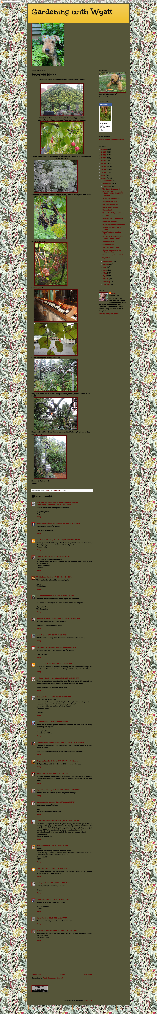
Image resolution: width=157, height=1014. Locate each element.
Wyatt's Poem (108, 258)
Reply (39, 517)
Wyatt (113, 293)
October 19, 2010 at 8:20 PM (67, 540)
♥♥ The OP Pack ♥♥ (44, 678)
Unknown (40, 664)
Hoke (39, 918)
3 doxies (40, 697)
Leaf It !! (106, 216)
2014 (104, 166)
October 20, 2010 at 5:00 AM (62, 647)
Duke (39, 721)
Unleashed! (107, 210)
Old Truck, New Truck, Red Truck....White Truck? (113, 237)
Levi (38, 635)
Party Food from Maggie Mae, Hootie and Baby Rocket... (113, 193)
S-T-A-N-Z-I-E (108, 241)
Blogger (89, 1000)
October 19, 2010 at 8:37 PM (57, 556)
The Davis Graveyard (111, 189)
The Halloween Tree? (111, 247)
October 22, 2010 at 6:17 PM (54, 918)
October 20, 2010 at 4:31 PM (54, 868)
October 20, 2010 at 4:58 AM (54, 635)
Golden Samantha (44, 821)
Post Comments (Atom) (53, 978)
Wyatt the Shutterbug (111, 198)
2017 (103, 158)
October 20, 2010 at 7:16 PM (56, 883)
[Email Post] (64, 490)
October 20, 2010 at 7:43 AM (58, 697)
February (107, 282)
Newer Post (36, 974)
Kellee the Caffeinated (46, 523)
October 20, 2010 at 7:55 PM (55, 899)
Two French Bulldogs (45, 540)
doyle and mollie (43, 761)
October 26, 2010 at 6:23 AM (63, 930)
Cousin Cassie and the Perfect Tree (112, 251)
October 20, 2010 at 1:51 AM (67, 618)
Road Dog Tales (43, 930)
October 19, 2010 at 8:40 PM (59, 577)
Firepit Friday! (108, 244)
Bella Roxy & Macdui (45, 618)
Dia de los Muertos (110, 204)
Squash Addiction (110, 201)
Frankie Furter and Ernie (46, 742)
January (106, 284)
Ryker (39, 773)
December (107, 180)
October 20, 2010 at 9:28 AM (54, 721)
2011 (103, 175)
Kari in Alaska (42, 802)
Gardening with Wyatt (72, 12)
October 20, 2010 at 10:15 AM (70, 742)
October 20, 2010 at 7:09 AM (65, 678)
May (105, 273)
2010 (104, 178)
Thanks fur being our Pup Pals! (113, 228)
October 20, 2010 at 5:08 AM (58, 664)
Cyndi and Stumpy (44, 790)
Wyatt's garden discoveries (114, 224)
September (108, 261)
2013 (104, 169)
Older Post (87, 974)
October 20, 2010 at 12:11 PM (55, 773)
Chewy (39, 883)
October (106, 186)
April (105, 276)
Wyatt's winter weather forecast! (112, 233)
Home (62, 974)
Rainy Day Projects (110, 207)
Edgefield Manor (109, 221)
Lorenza (40, 556)
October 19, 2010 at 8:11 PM (68, 523)
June (105, 270)
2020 (104, 149)
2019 (104, 152)
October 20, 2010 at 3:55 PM (61, 802)
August (106, 264)
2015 (104, 163)
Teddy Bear (41, 577)
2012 (104, 172)
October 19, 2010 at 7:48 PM (59, 504)
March (106, 279)
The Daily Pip (42, 647)
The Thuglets (42, 595)
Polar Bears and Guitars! (113, 219)
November (107, 183)
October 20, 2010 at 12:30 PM (66, 790)
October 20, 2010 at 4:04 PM (54, 845)
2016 (104, 161)
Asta (38, 845)
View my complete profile (109, 313)
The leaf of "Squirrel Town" (113, 213)
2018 (104, 155)
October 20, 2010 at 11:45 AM (64, 761)
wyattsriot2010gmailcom (111, 139)
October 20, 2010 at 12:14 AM (60, 595)
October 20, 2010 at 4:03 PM (65, 821)
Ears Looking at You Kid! (113, 255)
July (105, 267)
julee (38, 868)
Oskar (39, 899)
